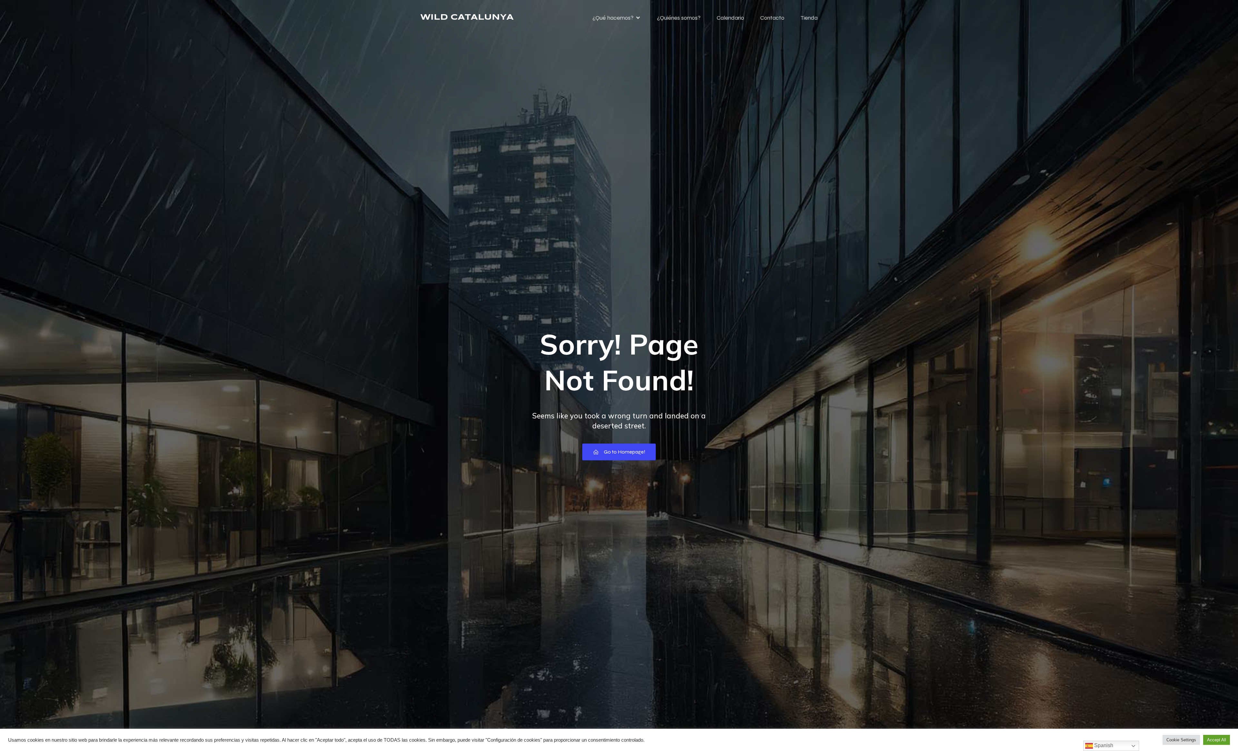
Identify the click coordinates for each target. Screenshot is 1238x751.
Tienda (809, 17)
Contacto (772, 17)
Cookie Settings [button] (1181, 739)
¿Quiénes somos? (679, 17)
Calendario (730, 17)
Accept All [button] (1216, 739)
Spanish (1103, 745)
